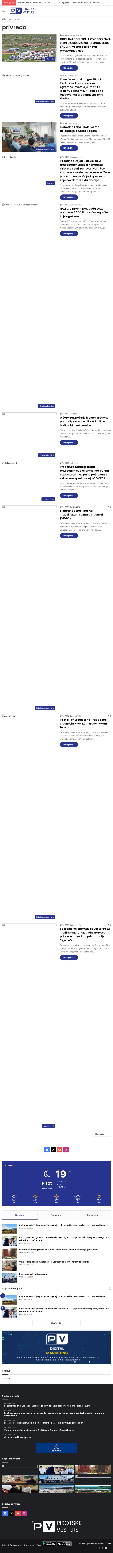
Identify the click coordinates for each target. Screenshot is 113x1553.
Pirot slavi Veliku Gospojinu (33, 1274)
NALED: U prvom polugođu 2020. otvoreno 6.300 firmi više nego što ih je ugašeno (84, 212)
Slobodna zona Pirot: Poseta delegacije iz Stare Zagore (79, 129)
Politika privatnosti (96, 1544)
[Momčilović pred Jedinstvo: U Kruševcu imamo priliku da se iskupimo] (93, 1479)
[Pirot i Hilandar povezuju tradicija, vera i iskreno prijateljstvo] (20, 1489)
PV (63, 35)
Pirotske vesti (15, 1545)
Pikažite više (56, 1323)
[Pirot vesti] (23, 11)
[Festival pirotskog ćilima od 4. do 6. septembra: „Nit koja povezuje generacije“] (9, 1253)
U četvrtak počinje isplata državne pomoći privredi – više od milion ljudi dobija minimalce (84, 421)
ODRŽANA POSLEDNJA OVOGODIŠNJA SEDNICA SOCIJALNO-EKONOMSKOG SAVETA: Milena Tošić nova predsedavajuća (85, 45)
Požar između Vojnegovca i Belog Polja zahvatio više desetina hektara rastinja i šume (62, 1225)
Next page (99, 1134)
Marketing (83, 1544)
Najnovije (19, 1215)
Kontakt (107, 1544)
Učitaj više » (69, 68)
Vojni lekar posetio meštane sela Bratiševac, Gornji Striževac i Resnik (54, 1261)
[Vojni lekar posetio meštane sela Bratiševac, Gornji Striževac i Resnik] (9, 1265)
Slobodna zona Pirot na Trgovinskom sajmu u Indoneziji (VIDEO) (82, 514)
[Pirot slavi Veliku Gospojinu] (9, 1278)
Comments (92, 1215)
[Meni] (3, 12)
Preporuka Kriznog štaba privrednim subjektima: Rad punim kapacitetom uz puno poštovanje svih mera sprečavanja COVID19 (84, 472)
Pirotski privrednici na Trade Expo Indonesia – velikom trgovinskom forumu (83, 723)
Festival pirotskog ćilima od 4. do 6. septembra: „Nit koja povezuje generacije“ (58, 1249)
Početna (7, 19)
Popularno (56, 1215)
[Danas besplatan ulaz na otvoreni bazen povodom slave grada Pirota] (56, 1489)
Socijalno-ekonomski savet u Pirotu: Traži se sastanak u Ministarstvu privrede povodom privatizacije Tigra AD (85, 934)
